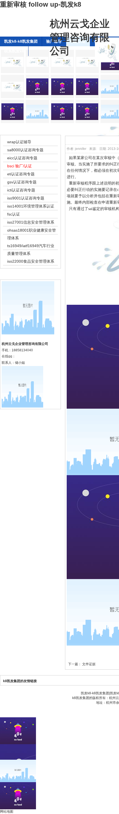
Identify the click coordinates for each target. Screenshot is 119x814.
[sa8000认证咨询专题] (37, 61)
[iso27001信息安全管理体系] (87, 111)
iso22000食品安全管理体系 (30, 261)
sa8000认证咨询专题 (25, 150)
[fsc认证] (62, 111)
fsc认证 (13, 214)
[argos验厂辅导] (37, 86)
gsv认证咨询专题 (22, 182)
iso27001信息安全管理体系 (30, 222)
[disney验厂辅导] (87, 86)
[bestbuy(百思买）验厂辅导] (62, 86)
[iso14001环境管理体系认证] (37, 111)
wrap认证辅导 (19, 142)
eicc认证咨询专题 (22, 158)
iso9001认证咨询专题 (25, 198)
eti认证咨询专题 (21, 174)
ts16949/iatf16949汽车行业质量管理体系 (30, 250)
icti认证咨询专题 (21, 190)
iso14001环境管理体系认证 (30, 206)
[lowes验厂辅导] (12, 111)
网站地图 (6, 811)
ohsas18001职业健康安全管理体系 (31, 234)
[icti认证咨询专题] (12, 86)
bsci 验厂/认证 (19, 166)
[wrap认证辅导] (12, 61)
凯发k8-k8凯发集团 (21, 41)
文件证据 (88, 664)
